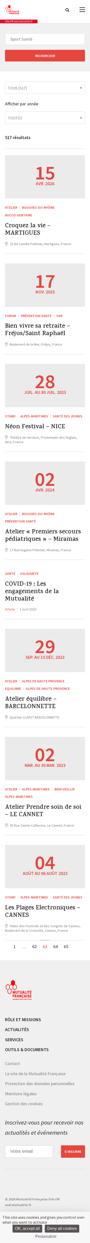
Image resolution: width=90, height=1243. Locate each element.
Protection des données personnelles (39, 1083)
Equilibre (13, 688)
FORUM (10, 316)
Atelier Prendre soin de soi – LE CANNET (43, 811)
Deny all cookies (62, 1228)
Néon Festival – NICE (35, 427)
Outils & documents (27, 1049)
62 (34, 946)
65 (66, 946)
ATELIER (11, 207)
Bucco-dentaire (18, 215)
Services (14, 1039)
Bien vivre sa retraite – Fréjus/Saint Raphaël (37, 330)
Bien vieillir (64, 789)
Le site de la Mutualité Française (35, 1073)
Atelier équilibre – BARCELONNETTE (30, 703)
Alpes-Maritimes (34, 416)
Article (10, 609)
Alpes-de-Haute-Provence (48, 688)
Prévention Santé (36, 316)
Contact (12, 1063)
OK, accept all (27, 1228)
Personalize (45, 1236)
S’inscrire (73, 1151)
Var (59, 316)
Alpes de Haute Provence (43, 681)
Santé (10, 573)
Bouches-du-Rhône (38, 207)
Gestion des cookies (24, 1103)
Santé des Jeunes (67, 416)
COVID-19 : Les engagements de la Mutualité (32, 592)
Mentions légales (21, 1094)
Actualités (17, 1029)
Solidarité (29, 573)
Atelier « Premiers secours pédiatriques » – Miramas (43, 536)
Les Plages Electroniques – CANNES (42, 912)
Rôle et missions (23, 1019)
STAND (10, 416)
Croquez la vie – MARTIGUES (27, 230)
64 (55, 946)
